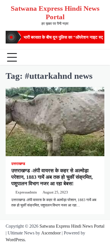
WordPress (15, 239)
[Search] (98, 57)
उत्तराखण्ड (18, 164)
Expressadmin (26, 192)
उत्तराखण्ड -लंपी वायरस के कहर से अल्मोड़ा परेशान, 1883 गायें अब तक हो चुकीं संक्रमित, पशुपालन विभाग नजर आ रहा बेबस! (52, 177)
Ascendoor (51, 232)
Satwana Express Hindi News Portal (71, 226)
